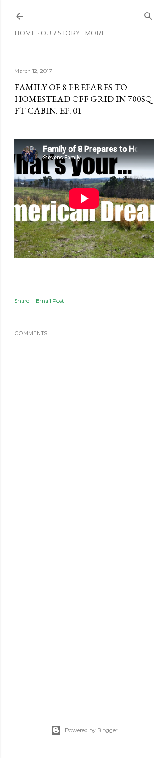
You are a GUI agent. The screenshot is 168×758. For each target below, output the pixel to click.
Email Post (50, 300)
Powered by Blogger (91, 730)
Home (25, 33)
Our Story (60, 33)
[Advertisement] (84, 624)
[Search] (148, 14)
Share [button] (21, 300)
